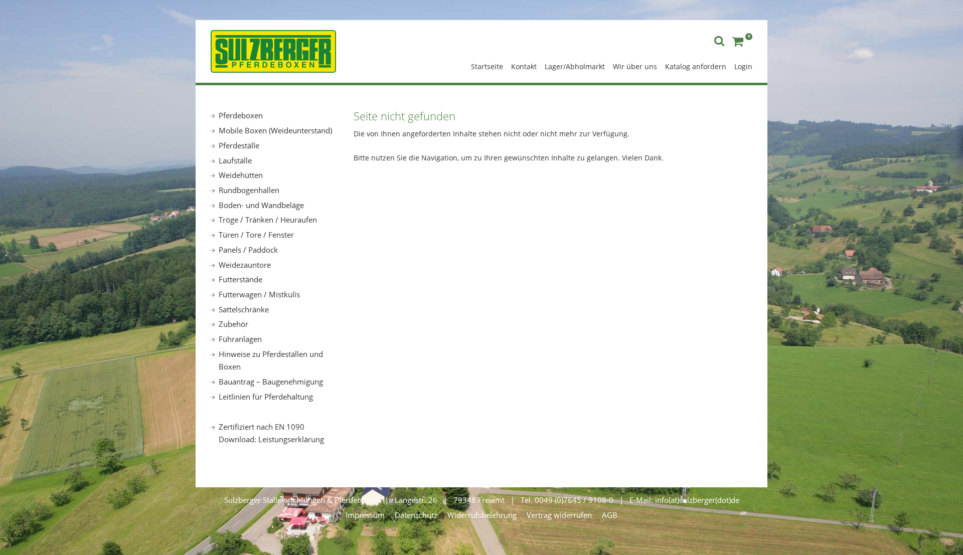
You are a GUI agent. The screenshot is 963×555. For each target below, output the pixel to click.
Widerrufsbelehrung (482, 515)
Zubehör (233, 324)
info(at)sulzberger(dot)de (697, 500)
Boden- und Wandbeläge (261, 205)
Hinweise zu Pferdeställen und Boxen (271, 360)
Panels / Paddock (248, 250)
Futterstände (240, 279)
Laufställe (235, 160)
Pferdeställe (239, 145)
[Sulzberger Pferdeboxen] (273, 50)
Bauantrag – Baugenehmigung (271, 382)
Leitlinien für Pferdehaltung (266, 397)
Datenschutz (416, 515)
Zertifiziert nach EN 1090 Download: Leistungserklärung (271, 433)
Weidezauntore (245, 265)
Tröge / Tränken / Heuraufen (268, 220)
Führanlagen (240, 339)
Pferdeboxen (241, 115)
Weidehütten (241, 175)
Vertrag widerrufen (559, 515)
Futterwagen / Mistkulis (259, 294)
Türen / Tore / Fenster (256, 235)
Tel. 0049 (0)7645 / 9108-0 (567, 500)
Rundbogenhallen (249, 190)
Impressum (365, 515)
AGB (609, 515)
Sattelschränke (244, 309)
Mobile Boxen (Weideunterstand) (275, 130)
